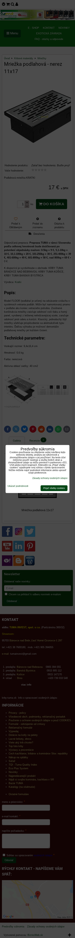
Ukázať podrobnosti (18, 486)
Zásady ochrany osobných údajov (50, 478)
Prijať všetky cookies (54, 488)
